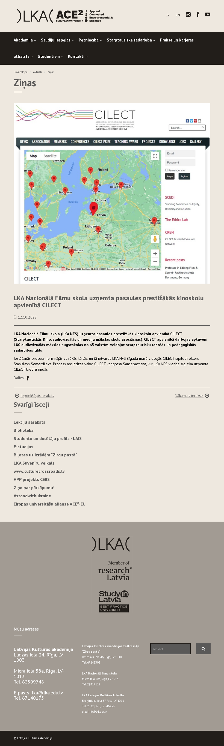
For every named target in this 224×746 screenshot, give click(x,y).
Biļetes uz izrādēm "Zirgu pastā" (45, 454)
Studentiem (49, 56)
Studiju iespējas (55, 40)
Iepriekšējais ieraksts (37, 395)
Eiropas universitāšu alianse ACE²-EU (50, 504)
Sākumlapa (21, 72)
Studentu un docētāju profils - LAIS (48, 438)
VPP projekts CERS (32, 479)
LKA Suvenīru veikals (34, 463)
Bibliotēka (24, 430)
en (178, 15)
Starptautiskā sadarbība (129, 40)
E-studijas (23, 446)
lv (168, 15)
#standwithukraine (32, 495)
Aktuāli (37, 72)
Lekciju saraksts (29, 422)
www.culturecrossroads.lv (39, 471)
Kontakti (76, 56)
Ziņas (50, 72)
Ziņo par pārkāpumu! (34, 487)
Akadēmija (23, 40)
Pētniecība (89, 40)
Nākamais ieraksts (189, 395)
